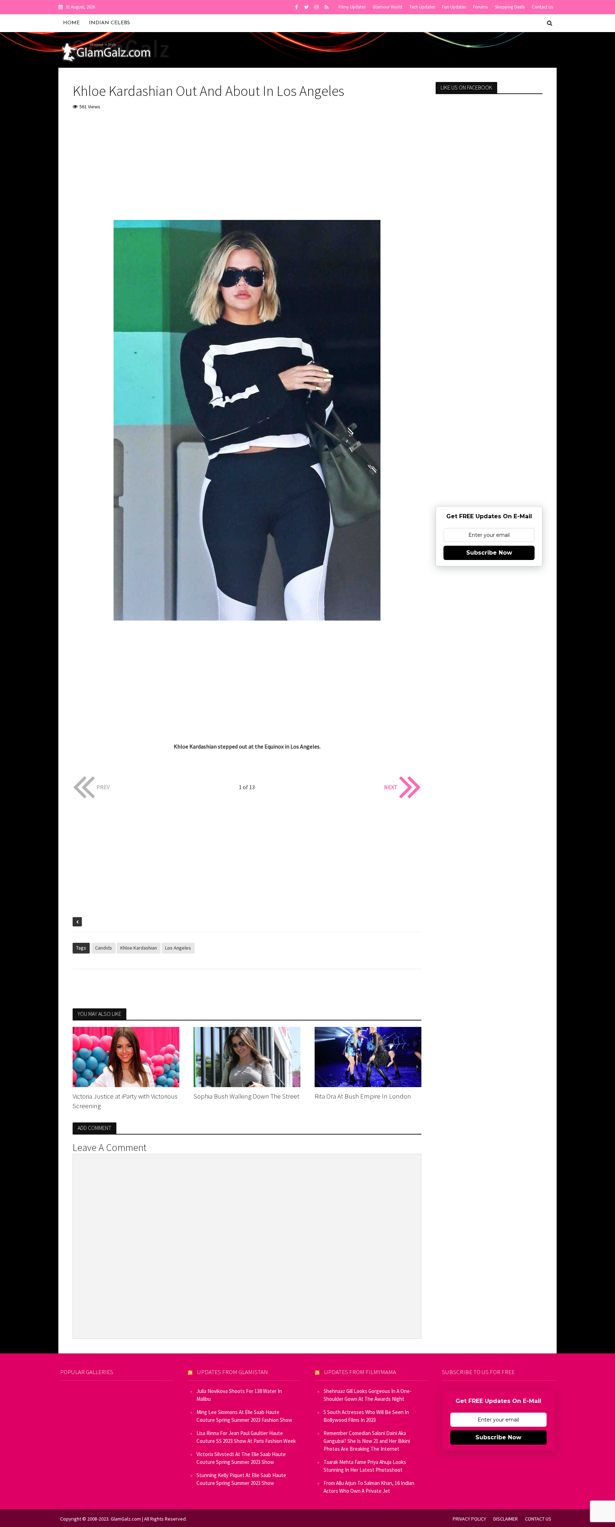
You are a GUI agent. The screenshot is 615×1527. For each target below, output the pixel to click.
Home (71, 23)
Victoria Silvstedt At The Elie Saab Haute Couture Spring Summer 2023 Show (241, 1458)
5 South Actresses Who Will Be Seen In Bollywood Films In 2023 (366, 1416)
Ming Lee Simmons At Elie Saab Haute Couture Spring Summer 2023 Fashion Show (244, 1416)
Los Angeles (178, 948)
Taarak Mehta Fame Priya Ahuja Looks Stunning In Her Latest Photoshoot (365, 1466)
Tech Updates (422, 7)
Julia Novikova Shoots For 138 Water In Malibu (239, 1395)
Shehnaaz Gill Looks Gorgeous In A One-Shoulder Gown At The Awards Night (367, 1395)
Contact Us (542, 7)
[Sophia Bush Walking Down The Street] (247, 1056)
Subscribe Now (489, 552)
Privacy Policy (469, 1519)
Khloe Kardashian (138, 948)
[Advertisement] (247, 170)
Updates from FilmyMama (360, 1372)
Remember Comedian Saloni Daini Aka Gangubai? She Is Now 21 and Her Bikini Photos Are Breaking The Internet (367, 1441)
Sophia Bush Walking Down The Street (246, 1096)
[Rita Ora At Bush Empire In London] (368, 1056)
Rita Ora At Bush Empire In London (363, 1096)
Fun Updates (454, 7)
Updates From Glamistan (232, 1372)
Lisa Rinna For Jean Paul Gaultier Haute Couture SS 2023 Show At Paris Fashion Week (246, 1437)
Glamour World (387, 7)
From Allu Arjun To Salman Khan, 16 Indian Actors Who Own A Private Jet (369, 1487)
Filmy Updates (352, 7)
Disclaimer (505, 1519)
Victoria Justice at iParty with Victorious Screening (125, 1101)
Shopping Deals (510, 7)
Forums (480, 7)
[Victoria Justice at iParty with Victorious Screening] (126, 1056)
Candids (103, 948)
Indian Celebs (109, 23)
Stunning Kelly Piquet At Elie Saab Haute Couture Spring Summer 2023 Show (241, 1479)
